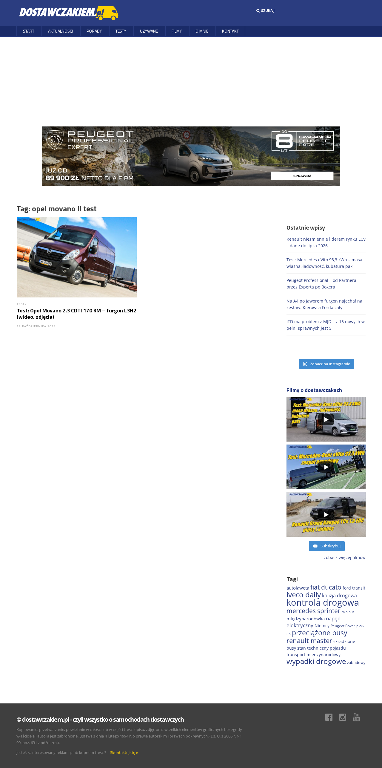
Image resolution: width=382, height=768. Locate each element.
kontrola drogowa (322, 602)
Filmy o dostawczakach (314, 390)
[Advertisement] (191, 81)
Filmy (177, 31)
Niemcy (322, 625)
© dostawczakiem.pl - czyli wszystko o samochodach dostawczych (100, 719)
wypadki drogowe (316, 661)
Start (28, 31)
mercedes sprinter (313, 611)
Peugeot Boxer (343, 625)
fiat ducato (325, 587)
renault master (309, 640)
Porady (94, 31)
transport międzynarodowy (313, 654)
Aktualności (60, 31)
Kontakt (230, 31)
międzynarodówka (305, 619)
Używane (149, 31)
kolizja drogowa (339, 595)
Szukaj (268, 10)
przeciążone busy (319, 632)
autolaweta (297, 588)
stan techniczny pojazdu (321, 648)
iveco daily (303, 594)
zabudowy (356, 662)
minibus (348, 612)
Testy (120, 31)
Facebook (332, 717)
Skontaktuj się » (124, 752)
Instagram (345, 717)
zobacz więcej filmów (345, 557)
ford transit (354, 588)
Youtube (359, 717)
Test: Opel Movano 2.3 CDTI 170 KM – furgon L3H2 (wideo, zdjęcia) (76, 313)
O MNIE (201, 31)
